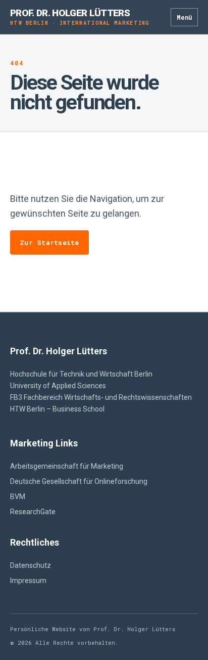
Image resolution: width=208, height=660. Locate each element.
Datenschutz (30, 565)
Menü (184, 17)
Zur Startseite (49, 242)
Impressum (28, 580)
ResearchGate (33, 512)
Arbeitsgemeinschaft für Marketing (66, 466)
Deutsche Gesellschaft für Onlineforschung (78, 481)
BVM (17, 496)
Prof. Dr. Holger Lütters (80, 17)
